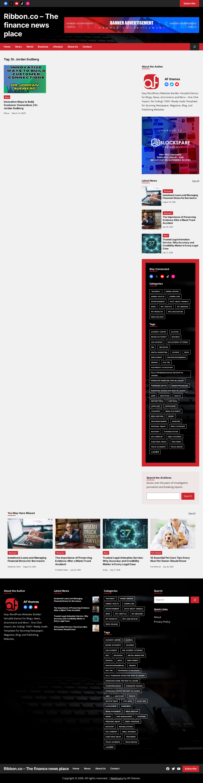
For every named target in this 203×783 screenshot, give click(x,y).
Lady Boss (172, 401)
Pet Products (157, 312)
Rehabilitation (171, 431)
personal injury (158, 426)
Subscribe (191, 768)
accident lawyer (158, 332)
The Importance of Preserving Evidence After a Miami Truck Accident (179, 220)
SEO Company (157, 437)
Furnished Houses (179, 386)
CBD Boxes (163, 347)
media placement (173, 411)
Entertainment (158, 301)
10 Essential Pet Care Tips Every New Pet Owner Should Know (170, 559)
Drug (186, 352)
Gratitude (164, 396)
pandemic (176, 421)
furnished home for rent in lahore (167, 380)
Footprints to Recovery (162, 367)
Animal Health (157, 296)
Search (188, 496)
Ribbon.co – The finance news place (31, 25)
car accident (157, 342)
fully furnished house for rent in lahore (167, 374)
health (177, 396)
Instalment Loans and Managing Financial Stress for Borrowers (180, 197)
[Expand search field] (194, 46)
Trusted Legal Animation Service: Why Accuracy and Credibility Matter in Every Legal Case (180, 244)
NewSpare (117, 778)
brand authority (159, 337)
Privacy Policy (162, 621)
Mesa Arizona (157, 416)
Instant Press (157, 401)
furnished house (159, 386)
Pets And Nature (175, 312)
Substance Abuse (159, 442)
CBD (152, 347)
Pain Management (159, 421)
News (7, 97)
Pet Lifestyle (166, 306)
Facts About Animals (179, 301)
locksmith (155, 411)
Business (176, 337)
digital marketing (159, 352)
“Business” (168, 191)
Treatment (176, 442)
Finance (154, 362)
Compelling (174, 296)
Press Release (157, 317)
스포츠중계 (155, 452)
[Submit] (195, 600)
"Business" (156, 291)
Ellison (7, 113)
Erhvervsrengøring (176, 357)
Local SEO (155, 406)
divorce (175, 352)
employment (156, 357)
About (157, 617)
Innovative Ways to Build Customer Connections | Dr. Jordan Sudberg (21, 105)
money (171, 416)
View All (195, 181)
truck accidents (158, 447)
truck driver (177, 447)
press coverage (178, 426)
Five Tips (166, 362)
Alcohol (175, 332)
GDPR (153, 396)
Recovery (155, 431)
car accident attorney (177, 342)
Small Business (175, 437)
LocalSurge (170, 406)
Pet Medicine (182, 306)
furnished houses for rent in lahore (168, 391)
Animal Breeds (172, 291)
